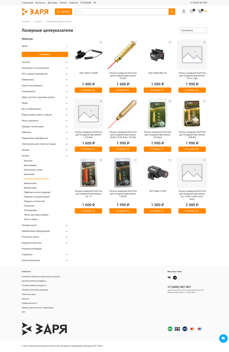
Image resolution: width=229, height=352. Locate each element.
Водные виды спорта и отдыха (37, 114)
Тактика (26, 62)
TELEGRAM (85, 2)
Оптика (38, 21)
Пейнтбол (26, 132)
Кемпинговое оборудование (36, 231)
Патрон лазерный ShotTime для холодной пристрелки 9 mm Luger (192, 76)
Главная (26, 21)
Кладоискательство (31, 243)
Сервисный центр (29, 303)
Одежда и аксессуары (33, 126)
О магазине (27, 2)
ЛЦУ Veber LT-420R (88, 73)
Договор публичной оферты (34, 281)
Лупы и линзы (31, 219)
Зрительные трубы (33, 170)
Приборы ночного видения (37, 192)
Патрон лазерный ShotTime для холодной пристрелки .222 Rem (88, 135)
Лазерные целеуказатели (36, 179)
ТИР (23, 312)
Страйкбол (27, 254)
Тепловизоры (30, 210)
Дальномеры (30, 165)
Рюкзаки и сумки (30, 237)
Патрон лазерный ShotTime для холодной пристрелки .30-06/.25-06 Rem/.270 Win (123, 135)
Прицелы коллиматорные (36, 197)
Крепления (29, 174)
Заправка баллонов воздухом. (35, 290)
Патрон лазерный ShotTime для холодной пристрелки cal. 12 (88, 194)
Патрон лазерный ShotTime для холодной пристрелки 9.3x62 (123, 76)
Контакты (40, 2)
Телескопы (29, 206)
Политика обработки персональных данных (41, 276)
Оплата (63, 2)
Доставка (52, 2)
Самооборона (28, 91)
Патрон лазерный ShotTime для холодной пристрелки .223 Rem (157, 135)
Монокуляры (30, 188)
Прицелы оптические (34, 201)
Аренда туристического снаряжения (37, 308)
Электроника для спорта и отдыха (39, 144)
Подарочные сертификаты (35, 138)
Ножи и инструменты (32, 85)
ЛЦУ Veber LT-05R (157, 191)
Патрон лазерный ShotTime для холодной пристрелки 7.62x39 (123, 194)
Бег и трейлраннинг (31, 109)
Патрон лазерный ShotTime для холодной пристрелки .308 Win (192, 135)
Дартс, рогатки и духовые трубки (38, 97)
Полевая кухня (29, 225)
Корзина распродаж (32, 248)
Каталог (66, 11)
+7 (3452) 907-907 (198, 2)
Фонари (25, 150)
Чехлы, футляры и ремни (36, 215)
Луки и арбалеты (30, 120)
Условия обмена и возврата (34, 285)
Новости (73, 2)
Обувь (25, 103)
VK (94, 2)
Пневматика (28, 79)
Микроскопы (30, 183)
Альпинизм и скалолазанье (35, 68)
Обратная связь (29, 294)
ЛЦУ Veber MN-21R (157, 73)
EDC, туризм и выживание (34, 74)
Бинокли (28, 161)
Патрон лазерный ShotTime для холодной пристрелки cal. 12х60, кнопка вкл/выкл (192, 195)
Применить (44, 54)
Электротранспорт (31, 260)
